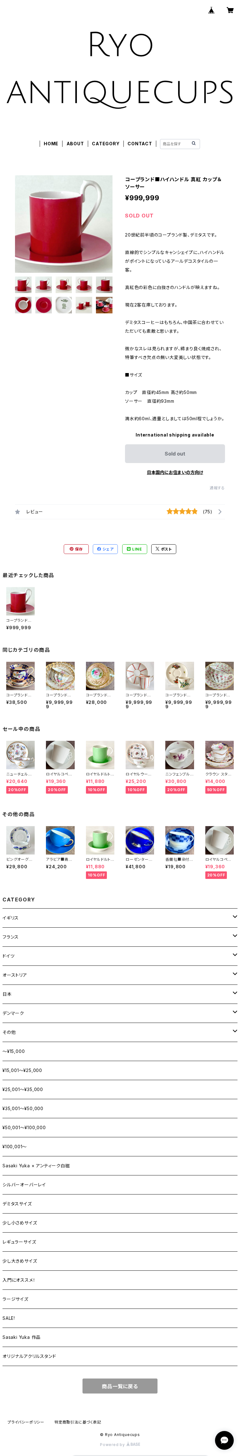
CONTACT (140, 143)
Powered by (113, 1444)
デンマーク (13, 1013)
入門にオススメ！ (18, 1280)
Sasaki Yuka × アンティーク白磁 (36, 1165)
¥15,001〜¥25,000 (22, 1070)
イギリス (12, 917)
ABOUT (75, 143)
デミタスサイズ (17, 1203)
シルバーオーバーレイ (24, 1184)
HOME (51, 143)
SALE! (8, 1318)
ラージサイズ (15, 1299)
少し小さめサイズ (19, 1222)
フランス (10, 937)
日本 (7, 994)
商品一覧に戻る (120, 1386)
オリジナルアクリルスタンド (29, 1356)
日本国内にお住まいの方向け (175, 472)
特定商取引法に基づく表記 (77, 1422)
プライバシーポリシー (26, 1422)
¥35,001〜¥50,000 (22, 1108)
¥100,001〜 (14, 1146)
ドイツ (8, 956)
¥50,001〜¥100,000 (24, 1127)
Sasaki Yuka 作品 (21, 1337)
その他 (9, 1032)
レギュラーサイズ (19, 1241)
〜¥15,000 (13, 1051)
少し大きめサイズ (19, 1261)
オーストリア (14, 975)
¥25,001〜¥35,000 (22, 1089)
